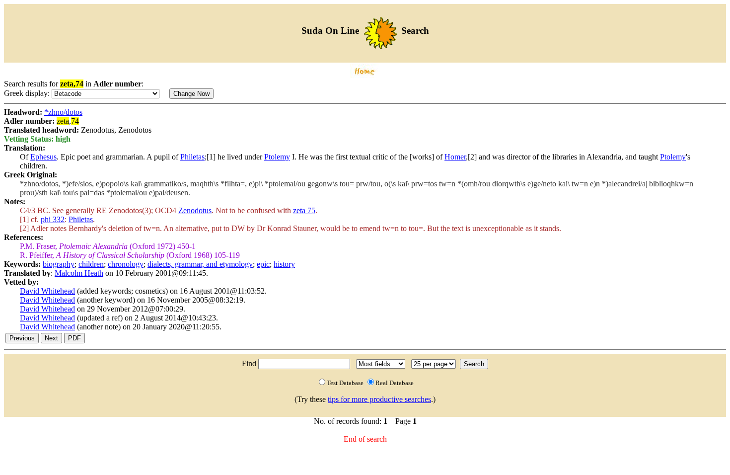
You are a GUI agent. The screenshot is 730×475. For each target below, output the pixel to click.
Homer (455, 157)
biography (58, 264)
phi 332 (53, 219)
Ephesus (43, 157)
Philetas (192, 157)
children (91, 264)
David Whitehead (47, 291)
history (284, 264)
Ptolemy (277, 157)
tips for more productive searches (379, 399)
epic (263, 264)
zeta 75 (304, 210)
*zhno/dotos (63, 112)
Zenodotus (195, 210)
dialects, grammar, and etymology (200, 264)
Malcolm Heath (79, 273)
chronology (126, 264)
